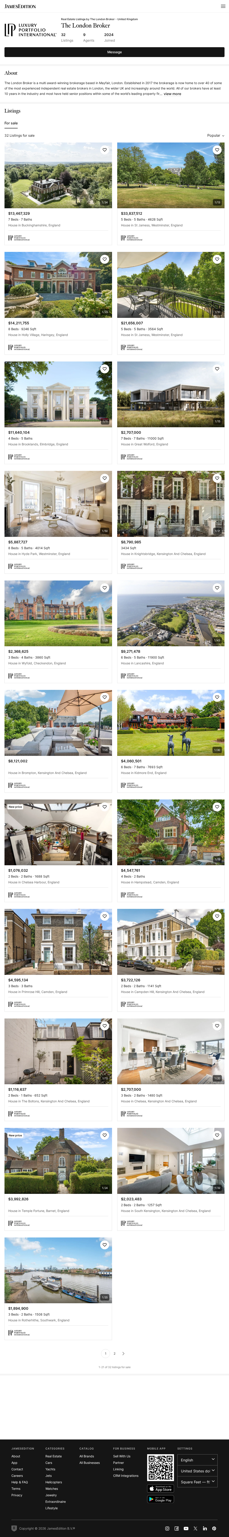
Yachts (50, 1469)
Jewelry (51, 1495)
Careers (17, 1475)
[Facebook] (176, 1528)
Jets (48, 1475)
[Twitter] (195, 1528)
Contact (17, 1469)
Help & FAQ (19, 1482)
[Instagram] (167, 1528)
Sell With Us (121, 1456)
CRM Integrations (125, 1475)
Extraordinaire (55, 1501)
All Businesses (89, 1463)
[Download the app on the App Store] (160, 1488)
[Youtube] (186, 1528)
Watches (51, 1488)
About (15, 1456)
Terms (15, 1488)
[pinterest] (214, 1528)
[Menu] (223, 6)
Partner (118, 1463)
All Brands (86, 1456)
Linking (118, 1469)
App (14, 1463)
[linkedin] (204, 1528)
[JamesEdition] (20, 6)
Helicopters (53, 1482)
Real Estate (53, 1456)
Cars (48, 1463)
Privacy (16, 1495)
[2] (123, 1353)
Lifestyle (51, 1508)
